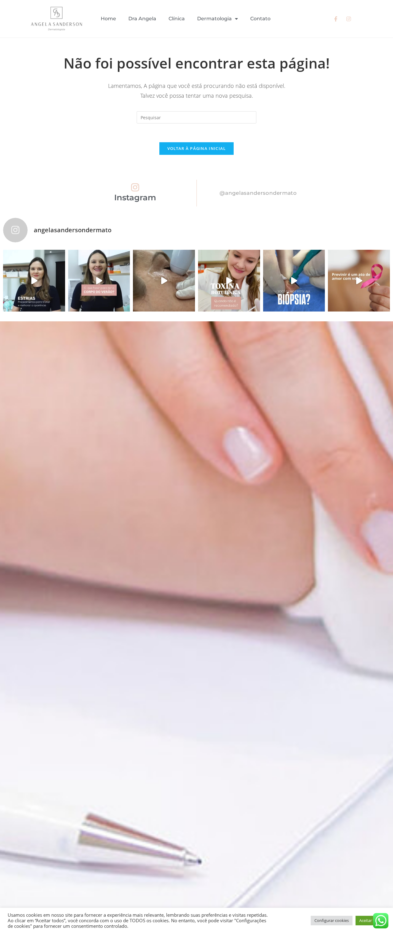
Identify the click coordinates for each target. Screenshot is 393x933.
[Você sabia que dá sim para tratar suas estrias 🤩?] (34, 281)
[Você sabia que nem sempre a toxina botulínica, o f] (229, 281)
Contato (260, 19)
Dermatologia (214, 19)
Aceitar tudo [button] (370, 920)
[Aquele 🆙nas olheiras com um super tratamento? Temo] (164, 281)
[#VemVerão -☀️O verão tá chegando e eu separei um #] (99, 281)
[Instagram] (135, 187)
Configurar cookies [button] (331, 920)
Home (108, 19)
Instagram (135, 197)
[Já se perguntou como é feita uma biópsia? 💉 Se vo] (294, 281)
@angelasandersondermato (258, 193)
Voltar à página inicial (196, 148)
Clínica (177, 19)
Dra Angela (142, 19)
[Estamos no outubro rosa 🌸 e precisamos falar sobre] (359, 281)
